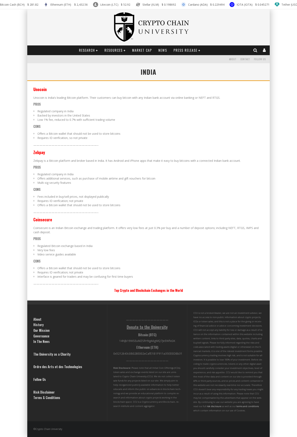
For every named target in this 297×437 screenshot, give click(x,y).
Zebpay (39, 152)
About (232, 59)
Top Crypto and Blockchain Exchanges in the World (148, 290)
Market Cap (142, 50)
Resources (113, 50)
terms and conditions (247, 406)
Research (87, 50)
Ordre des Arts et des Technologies (57, 366)
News (162, 50)
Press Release (185, 50)
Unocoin (40, 89)
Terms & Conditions (46, 397)
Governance (41, 336)
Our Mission (41, 330)
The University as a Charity (52, 354)
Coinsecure (42, 219)
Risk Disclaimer (44, 392)
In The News (41, 341)
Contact (245, 59)
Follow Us (260, 59)
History (38, 324)
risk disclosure (214, 406)
